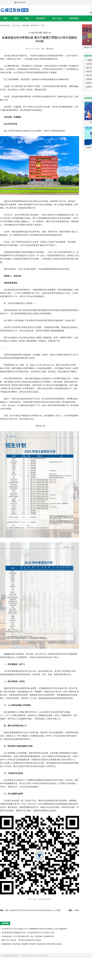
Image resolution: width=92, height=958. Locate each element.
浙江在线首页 (15, 2)
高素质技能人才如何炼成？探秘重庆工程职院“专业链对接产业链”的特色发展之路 (32, 944)
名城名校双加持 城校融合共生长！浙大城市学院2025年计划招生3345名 (28, 932)
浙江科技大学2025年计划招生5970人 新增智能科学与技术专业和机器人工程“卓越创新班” (34, 929)
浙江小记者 (57, 18)
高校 (43, 25)
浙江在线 (16, 25)
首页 (5, 18)
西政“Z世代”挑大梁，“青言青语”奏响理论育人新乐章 (21, 940)
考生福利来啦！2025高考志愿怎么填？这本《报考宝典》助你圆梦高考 (28, 936)
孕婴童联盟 (73, 18)
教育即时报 (35, 25)
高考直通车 (40, 18)
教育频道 (25, 25)
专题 (27, 18)
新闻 (16, 18)
